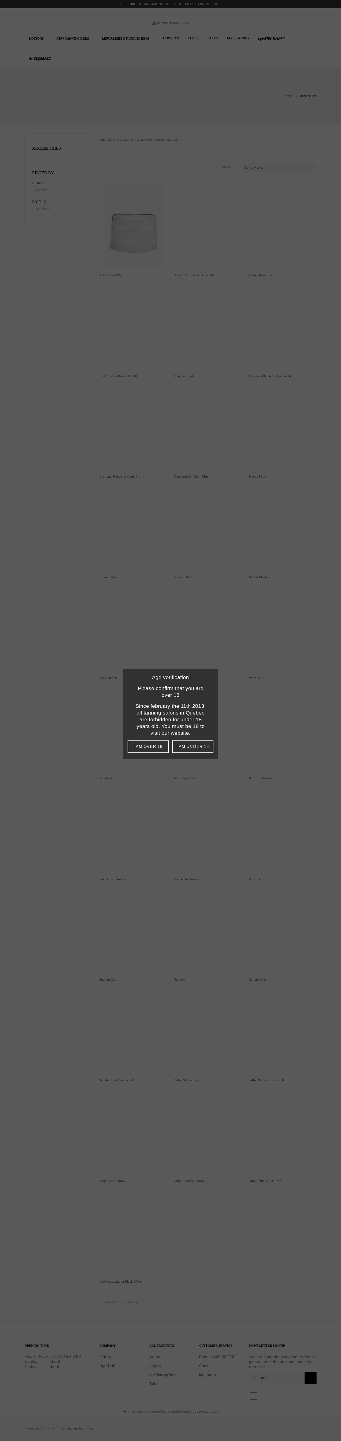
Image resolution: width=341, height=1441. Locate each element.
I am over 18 (148, 746)
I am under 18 (192, 746)
